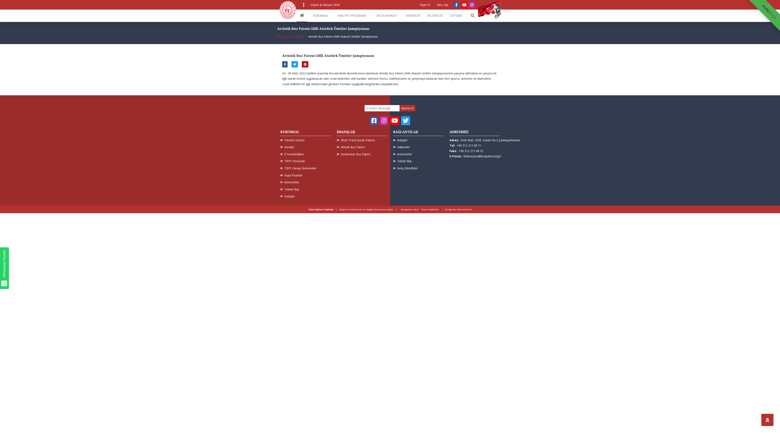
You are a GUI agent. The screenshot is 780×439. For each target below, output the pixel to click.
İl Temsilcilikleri (294, 154)
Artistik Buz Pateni (353, 147)
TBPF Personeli (294, 161)
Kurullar (289, 147)
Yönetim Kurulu (294, 140)
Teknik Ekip (291, 189)
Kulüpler (289, 196)
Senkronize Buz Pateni (355, 154)
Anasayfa (283, 36)
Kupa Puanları (293, 175)
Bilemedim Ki (464, 209)
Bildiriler (299, 36)
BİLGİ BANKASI (387, 15)
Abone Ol (407, 108)
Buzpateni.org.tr (410, 209)
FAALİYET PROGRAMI (351, 15)
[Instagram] (472, 5)
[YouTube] (464, 5)
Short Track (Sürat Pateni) (358, 140)
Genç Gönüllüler (407, 168)
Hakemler (403, 147)
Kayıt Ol (425, 5)
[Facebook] (456, 5)
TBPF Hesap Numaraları (300, 168)
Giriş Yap (442, 5)
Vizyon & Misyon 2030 (325, 5)
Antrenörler (291, 182)
